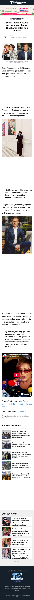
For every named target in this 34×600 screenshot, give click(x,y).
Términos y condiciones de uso (12, 588)
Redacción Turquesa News (22, 36)
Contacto (17, 590)
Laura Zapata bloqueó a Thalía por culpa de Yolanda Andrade (17, 404)
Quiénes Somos (26, 588)
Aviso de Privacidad (9, 586)
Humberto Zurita (12, 416)
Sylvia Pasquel (6, 418)
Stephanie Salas (23, 416)
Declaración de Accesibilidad (22, 586)
